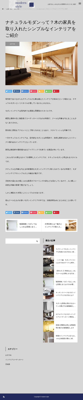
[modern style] (23, 4)
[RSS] (4, 397)
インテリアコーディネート (14, 360)
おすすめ (12, 44)
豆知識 (7, 364)
